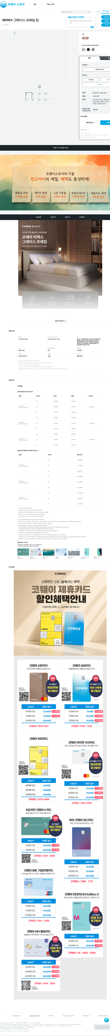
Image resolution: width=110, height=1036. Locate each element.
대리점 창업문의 (103, 1016)
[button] (55, 98)
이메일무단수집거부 (68, 1016)
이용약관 (51, 1016)
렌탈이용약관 (16, 1016)
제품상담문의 (90, 122)
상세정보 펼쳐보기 (60, 321)
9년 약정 (91, 80)
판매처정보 (86, 1016)
